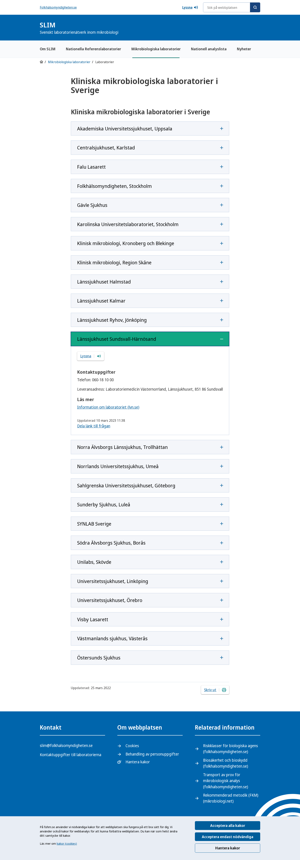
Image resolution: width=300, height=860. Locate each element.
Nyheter (244, 48)
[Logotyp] (250, 28)
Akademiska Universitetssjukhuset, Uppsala (124, 128)
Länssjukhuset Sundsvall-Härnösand (116, 338)
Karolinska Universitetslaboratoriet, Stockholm (128, 224)
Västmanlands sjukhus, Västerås (112, 638)
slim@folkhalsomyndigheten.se (66, 745)
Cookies (132, 745)
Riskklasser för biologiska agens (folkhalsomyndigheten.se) (230, 748)
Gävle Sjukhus (92, 205)
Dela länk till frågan (93, 426)
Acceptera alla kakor (227, 825)
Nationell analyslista (209, 48)
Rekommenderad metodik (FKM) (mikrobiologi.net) (230, 798)
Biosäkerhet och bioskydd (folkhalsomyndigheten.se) (225, 763)
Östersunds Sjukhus (98, 657)
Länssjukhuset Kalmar (101, 300)
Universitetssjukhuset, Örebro (109, 600)
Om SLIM (48, 48)
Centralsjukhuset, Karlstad (106, 147)
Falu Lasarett (91, 166)
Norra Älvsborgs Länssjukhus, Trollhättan (122, 447)
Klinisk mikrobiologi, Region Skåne (114, 262)
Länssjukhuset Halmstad (104, 281)
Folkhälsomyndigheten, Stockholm (114, 186)
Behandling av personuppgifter (152, 754)
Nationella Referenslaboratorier (93, 48)
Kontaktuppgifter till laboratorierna (70, 754)
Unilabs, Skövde (94, 561)
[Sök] (255, 7)
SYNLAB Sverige (94, 523)
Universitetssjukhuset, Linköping (112, 581)
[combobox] (231, 7)
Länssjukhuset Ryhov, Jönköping (112, 319)
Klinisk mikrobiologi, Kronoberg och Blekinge (125, 243)
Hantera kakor (227, 847)
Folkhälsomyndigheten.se (58, 7)
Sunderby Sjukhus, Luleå (103, 504)
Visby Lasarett (92, 619)
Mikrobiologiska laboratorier (156, 48)
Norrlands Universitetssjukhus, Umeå (118, 466)
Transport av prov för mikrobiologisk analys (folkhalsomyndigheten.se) (225, 780)
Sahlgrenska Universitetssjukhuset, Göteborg (126, 485)
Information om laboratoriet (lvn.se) (108, 407)
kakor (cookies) (67, 843)
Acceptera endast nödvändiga (227, 836)
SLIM (79, 28)
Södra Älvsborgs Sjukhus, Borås (111, 542)
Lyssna (187, 7)
